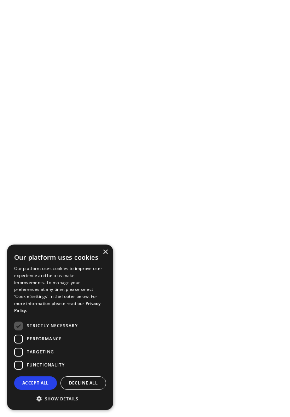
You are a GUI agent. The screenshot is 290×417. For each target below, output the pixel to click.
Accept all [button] (35, 383)
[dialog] (60, 327)
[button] (60, 398)
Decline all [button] (83, 383)
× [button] (105, 252)
